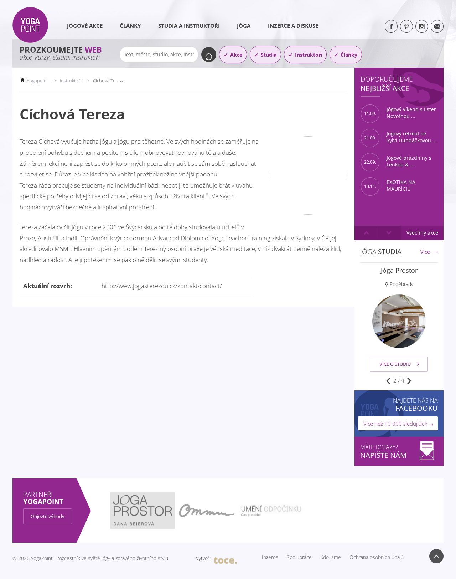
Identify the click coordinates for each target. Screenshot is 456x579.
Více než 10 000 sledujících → (398, 423)
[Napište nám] (437, 26)
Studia (268, 54)
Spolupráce (299, 557)
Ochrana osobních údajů (376, 557)
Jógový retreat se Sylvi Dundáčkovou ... (400, 137)
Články (130, 25)
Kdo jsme (330, 557)
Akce (236, 54)
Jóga (243, 25)
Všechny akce (422, 232)
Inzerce (270, 557)
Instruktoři (308, 54)
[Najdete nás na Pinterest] (406, 26)
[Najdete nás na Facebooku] (391, 26)
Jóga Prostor (399, 270)
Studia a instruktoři (189, 25)
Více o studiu (395, 364)
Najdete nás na (415, 404)
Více (425, 252)
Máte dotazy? (383, 451)
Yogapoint (37, 80)
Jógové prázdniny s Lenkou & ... (397, 161)
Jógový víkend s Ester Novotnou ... (400, 112)
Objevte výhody (47, 516)
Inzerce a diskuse (293, 25)
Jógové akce (85, 25)
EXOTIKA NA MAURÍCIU (389, 185)
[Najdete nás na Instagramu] (421, 26)
